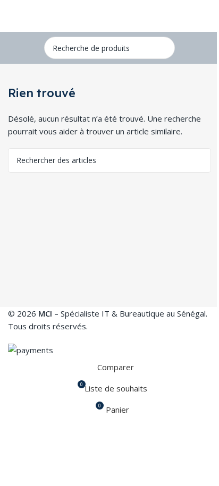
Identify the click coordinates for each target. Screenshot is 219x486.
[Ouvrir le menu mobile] (12, 16)
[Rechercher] (164, 48)
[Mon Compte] (206, 16)
